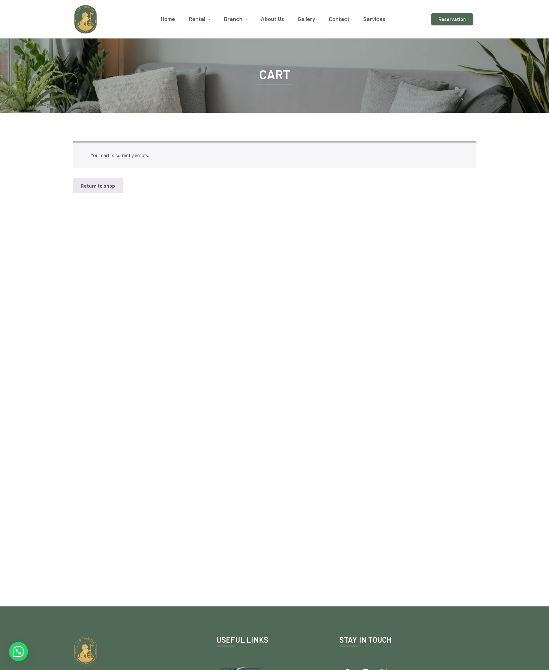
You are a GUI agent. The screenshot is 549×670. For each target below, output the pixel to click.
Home (168, 18)
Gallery (306, 18)
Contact (339, 18)
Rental (197, 18)
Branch (233, 18)
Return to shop (98, 186)
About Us (272, 18)
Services (374, 18)
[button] (18, 651)
